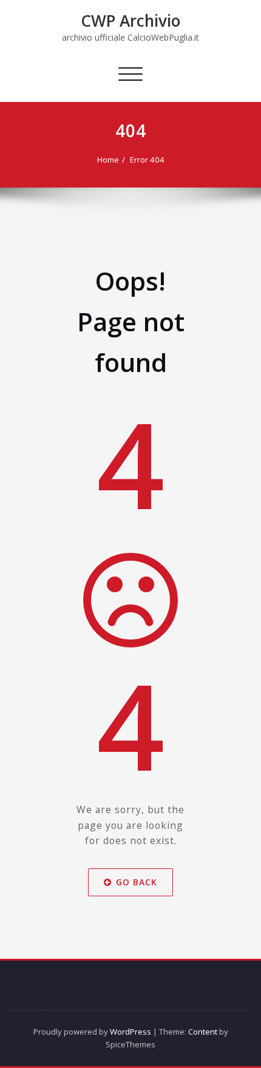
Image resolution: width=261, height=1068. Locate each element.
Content (202, 1031)
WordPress (130, 1031)
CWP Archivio (130, 21)
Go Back (136, 882)
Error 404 (147, 159)
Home (108, 159)
